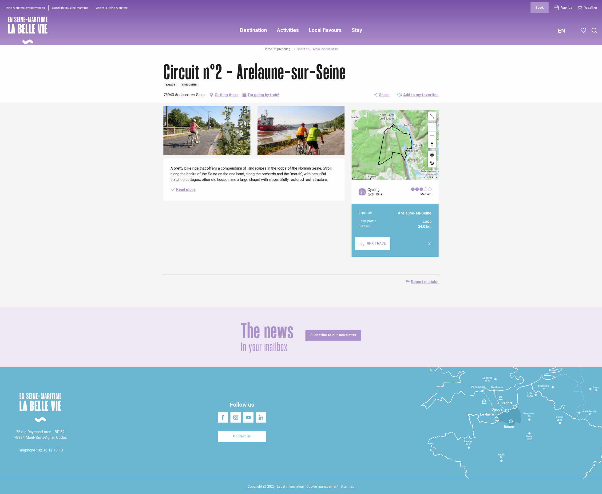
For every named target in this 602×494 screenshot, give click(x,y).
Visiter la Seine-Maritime (111, 8)
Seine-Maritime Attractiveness (25, 8)
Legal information (290, 487)
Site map (347, 487)
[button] (594, 30)
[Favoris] (583, 30)
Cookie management (322, 487)
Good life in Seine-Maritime (70, 8)
